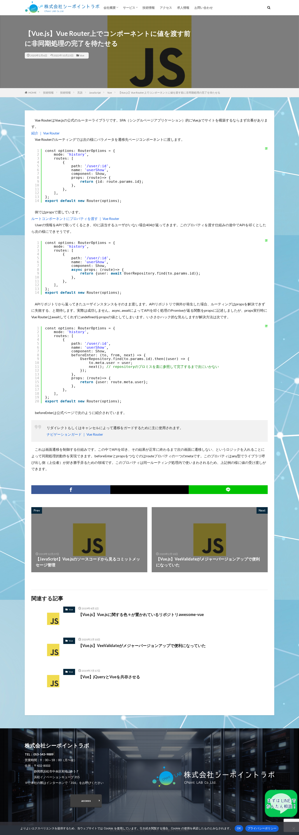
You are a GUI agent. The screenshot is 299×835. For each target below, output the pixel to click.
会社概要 (110, 7)
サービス (129, 7)
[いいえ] (293, 828)
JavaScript (95, 92)
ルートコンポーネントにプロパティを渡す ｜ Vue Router (75, 218)
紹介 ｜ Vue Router (45, 133)
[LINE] (228, 489)
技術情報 (148, 7)
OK (239, 828)
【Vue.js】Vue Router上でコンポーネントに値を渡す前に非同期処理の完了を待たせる (169, 92)
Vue (82, 55)
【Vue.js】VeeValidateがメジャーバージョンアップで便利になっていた (142, 645)
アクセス (166, 7)
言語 (80, 92)
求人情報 (183, 7)
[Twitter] (149, 489)
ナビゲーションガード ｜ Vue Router (75, 434)
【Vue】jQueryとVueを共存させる (109, 676)
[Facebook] (70, 489)
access (86, 800)
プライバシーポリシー (262, 828)
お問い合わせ (203, 7)
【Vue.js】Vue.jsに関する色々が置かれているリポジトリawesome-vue (141, 614)
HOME (32, 92)
